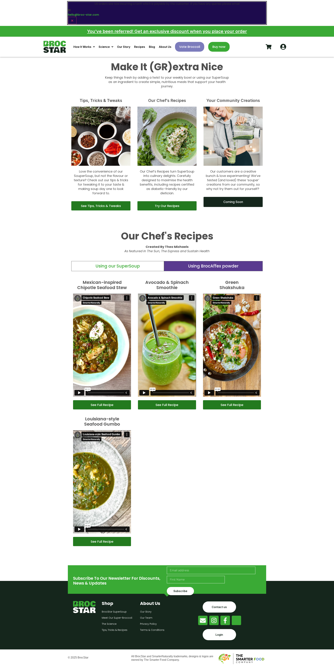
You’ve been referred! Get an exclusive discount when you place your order (167, 31)
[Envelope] (203, 620)
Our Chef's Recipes (167, 100)
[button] (213, 266)
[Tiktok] (236, 620)
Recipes (139, 47)
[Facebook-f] (225, 620)
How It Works (82, 47)
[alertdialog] (167, 13)
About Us (165, 47)
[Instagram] (214, 620)
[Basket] (268, 46)
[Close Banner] (72, 20)
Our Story (123, 47)
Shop (107, 603)
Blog (152, 47)
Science (104, 47)
